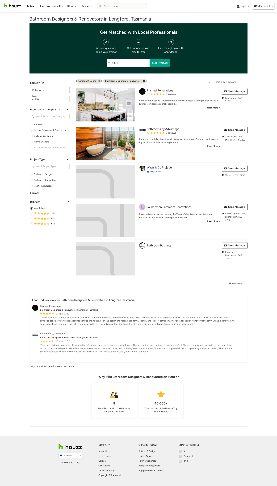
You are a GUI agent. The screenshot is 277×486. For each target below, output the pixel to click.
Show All (34, 193)
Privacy (110, 470)
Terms (101, 470)
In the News (104, 456)
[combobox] (122, 6)
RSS (186, 461)
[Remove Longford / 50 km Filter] (99, 81)
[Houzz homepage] (12, 5)
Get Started (160, 63)
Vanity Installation (43, 186)
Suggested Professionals (151, 470)
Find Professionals (50, 6)
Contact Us (104, 465)
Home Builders (41, 141)
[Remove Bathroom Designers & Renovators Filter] (144, 81)
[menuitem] (31, 6)
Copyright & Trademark (110, 475)
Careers (102, 461)
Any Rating (39, 208)
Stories (71, 6)
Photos (30, 6)
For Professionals (147, 461)
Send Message (236, 91)
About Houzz (105, 451)
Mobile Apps (144, 456)
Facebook (188, 456)
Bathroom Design (43, 174)
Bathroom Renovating (45, 180)
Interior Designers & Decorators (50, 130)
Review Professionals (149, 465)
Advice (86, 6)
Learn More (68, 366)
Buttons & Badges (147, 451)
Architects (39, 124)
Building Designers (43, 136)
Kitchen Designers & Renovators (50, 147)
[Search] (100, 6)
